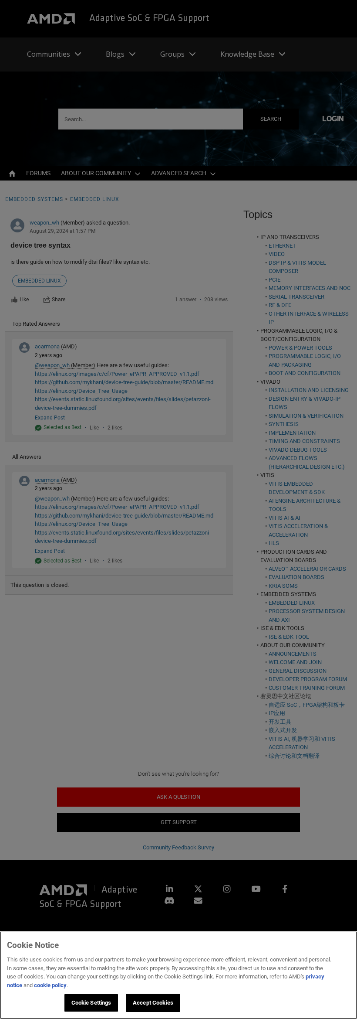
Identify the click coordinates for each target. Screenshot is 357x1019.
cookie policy (50, 985)
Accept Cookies (153, 1002)
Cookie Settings (91, 1002)
